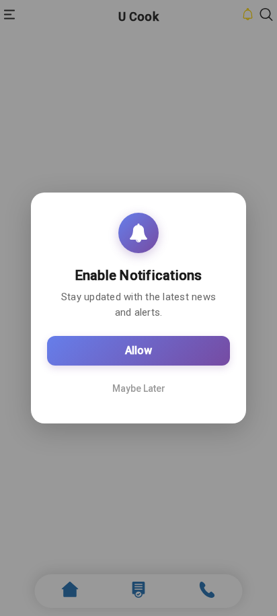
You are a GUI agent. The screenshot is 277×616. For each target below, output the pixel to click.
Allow (138, 350)
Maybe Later (138, 388)
